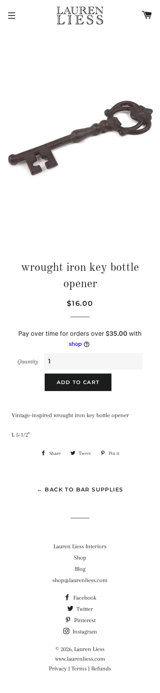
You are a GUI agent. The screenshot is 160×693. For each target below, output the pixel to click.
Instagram (84, 631)
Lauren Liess (89, 649)
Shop (80, 557)
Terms (79, 668)
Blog (80, 568)
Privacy (58, 668)
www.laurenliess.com (80, 658)
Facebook (84, 597)
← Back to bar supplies (80, 489)
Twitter (84, 608)
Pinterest (84, 620)
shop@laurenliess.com (80, 580)
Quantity (27, 361)
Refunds (101, 668)
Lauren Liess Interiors (80, 546)
